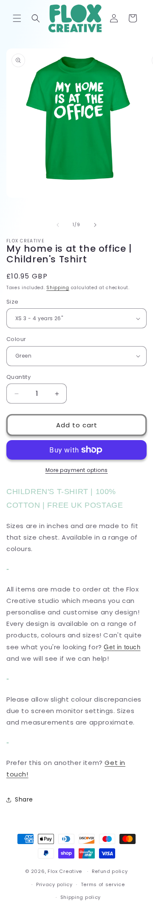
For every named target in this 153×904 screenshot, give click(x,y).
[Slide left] (57, 225)
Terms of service (103, 884)
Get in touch (122, 646)
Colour (16, 339)
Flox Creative (65, 871)
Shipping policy (80, 897)
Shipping (57, 287)
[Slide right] (95, 225)
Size (12, 302)
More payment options (76, 470)
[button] (17, 18)
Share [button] (24, 799)
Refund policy (110, 871)
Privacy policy (54, 884)
